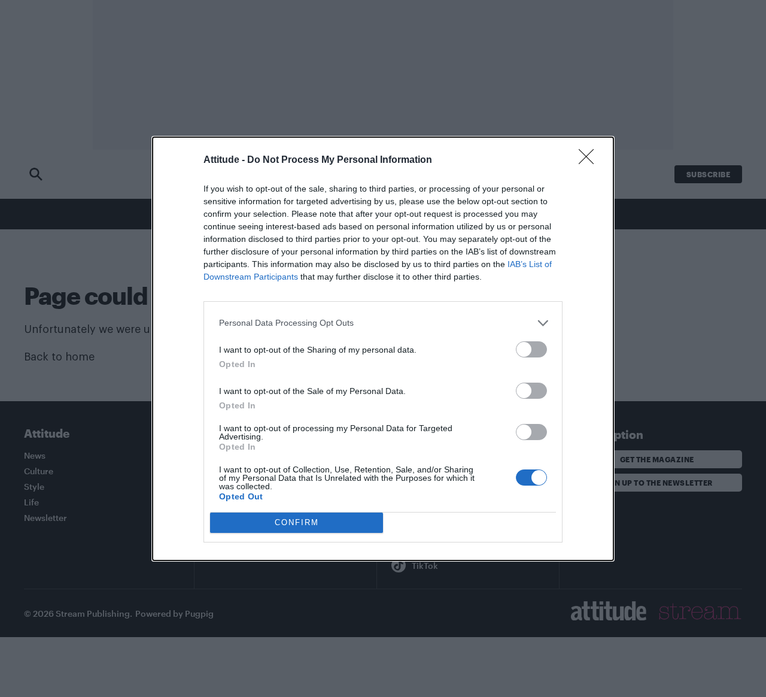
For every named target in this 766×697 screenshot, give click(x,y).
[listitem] (383, 323)
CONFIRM (297, 522)
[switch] (531, 349)
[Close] (590, 160)
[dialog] (383, 348)
